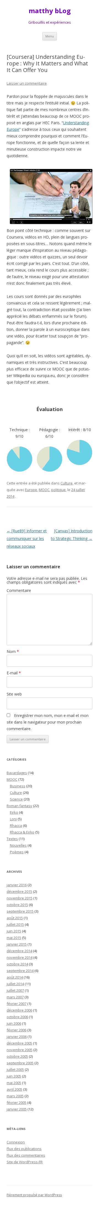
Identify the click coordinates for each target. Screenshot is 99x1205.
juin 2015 (14, 931)
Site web (14, 694)
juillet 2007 (15, 990)
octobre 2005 (17, 1056)
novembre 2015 (19, 898)
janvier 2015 (17, 944)
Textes (12, 838)
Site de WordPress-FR (25, 1161)
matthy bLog (50, 11)
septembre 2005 (20, 1062)
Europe (31, 489)
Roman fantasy (19, 805)
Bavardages (17, 772)
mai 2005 (14, 1082)
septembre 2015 (20, 911)
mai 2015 (14, 937)
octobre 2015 (17, 904)
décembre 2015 (19, 891)
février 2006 (16, 1029)
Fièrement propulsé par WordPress (34, 1195)
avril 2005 (14, 1089)
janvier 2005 (17, 1109)
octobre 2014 (17, 964)
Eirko (14, 812)
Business (17, 785)
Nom (13, 651)
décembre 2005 (19, 1043)
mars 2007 (15, 997)
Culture (67, 483)
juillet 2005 (15, 1069)
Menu (49, 36)
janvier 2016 (17, 884)
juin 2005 (14, 1076)
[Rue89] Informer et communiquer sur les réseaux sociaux (27, 538)
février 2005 (16, 1102)
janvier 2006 (17, 1036)
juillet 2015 (15, 924)
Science (16, 799)
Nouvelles (18, 845)
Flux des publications (24, 1148)
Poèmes (17, 851)
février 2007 (16, 1003)
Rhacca (16, 825)
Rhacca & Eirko (22, 832)
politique (58, 489)
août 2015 (15, 917)
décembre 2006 (19, 1010)
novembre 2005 (19, 1049)
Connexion (16, 1142)
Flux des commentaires (26, 1155)
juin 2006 (14, 1023)
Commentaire (19, 590)
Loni (13, 818)
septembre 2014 (20, 970)
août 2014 (15, 977)
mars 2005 (15, 1095)
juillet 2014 (15, 983)
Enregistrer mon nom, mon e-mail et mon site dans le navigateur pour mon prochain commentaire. (48, 722)
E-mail (14, 672)
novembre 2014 (19, 957)
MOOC (44, 489)
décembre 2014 (19, 950)
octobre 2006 (17, 1016)
